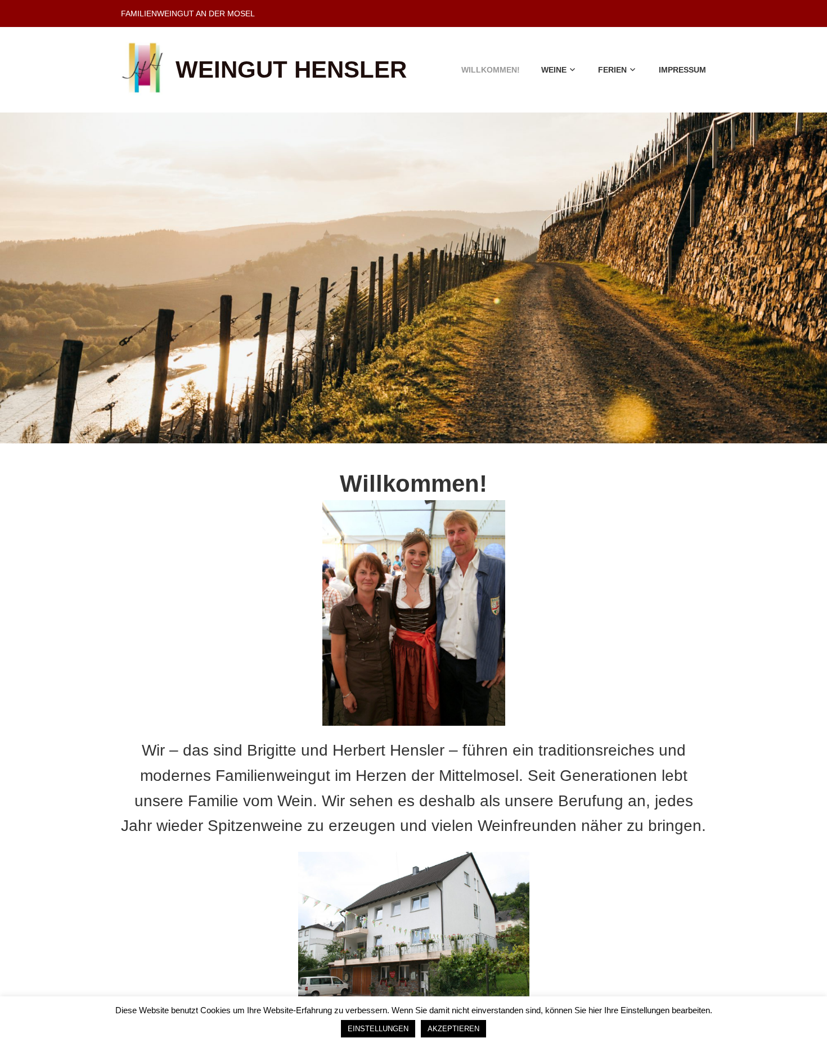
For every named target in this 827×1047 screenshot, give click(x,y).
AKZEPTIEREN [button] (453, 1028)
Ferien (612, 69)
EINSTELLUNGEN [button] (378, 1028)
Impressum (682, 69)
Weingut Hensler (291, 69)
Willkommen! (490, 69)
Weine (554, 69)
